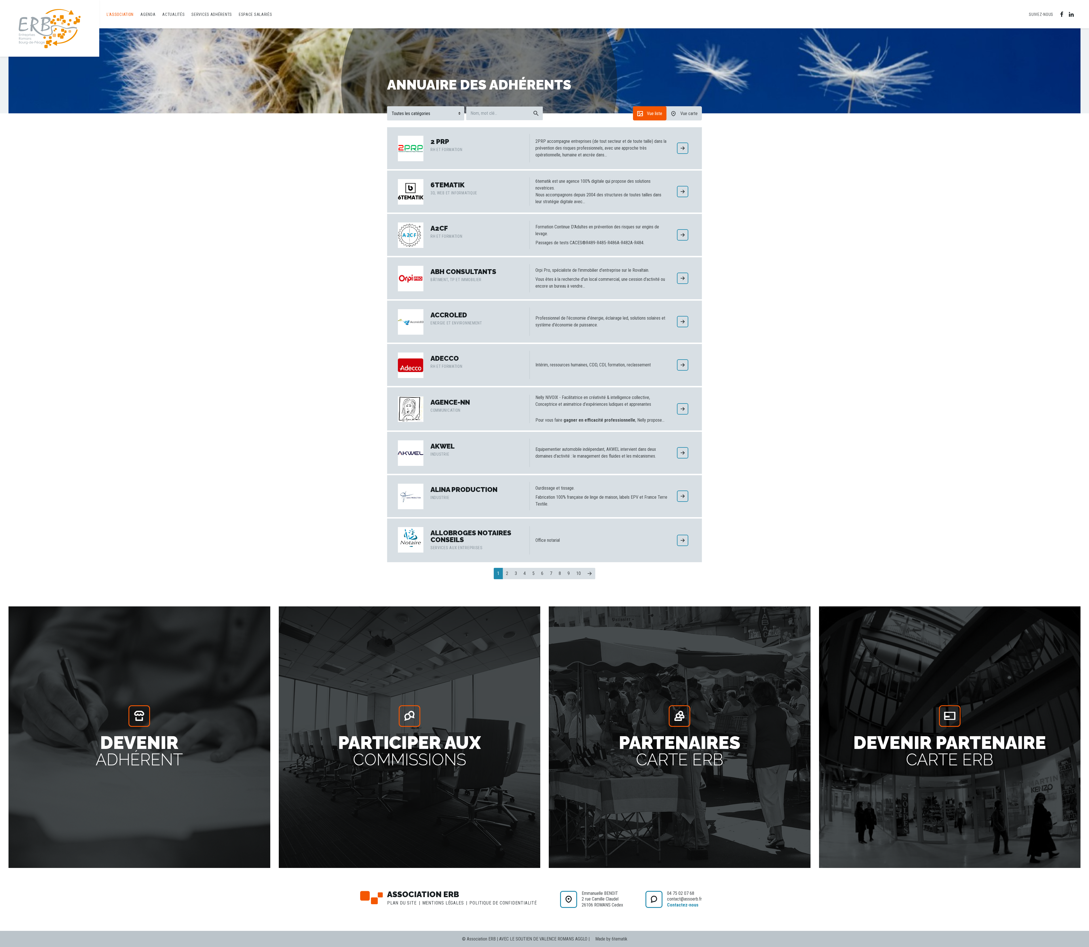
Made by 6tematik (611, 939)
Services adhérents (211, 14)
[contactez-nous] (568, 899)
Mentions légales (443, 903)
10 (578, 573)
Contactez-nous (682, 905)
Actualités (173, 14)
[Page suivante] (589, 573)
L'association (120, 14)
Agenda (147, 14)
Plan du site (402, 903)
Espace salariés (255, 14)
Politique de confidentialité (503, 903)
